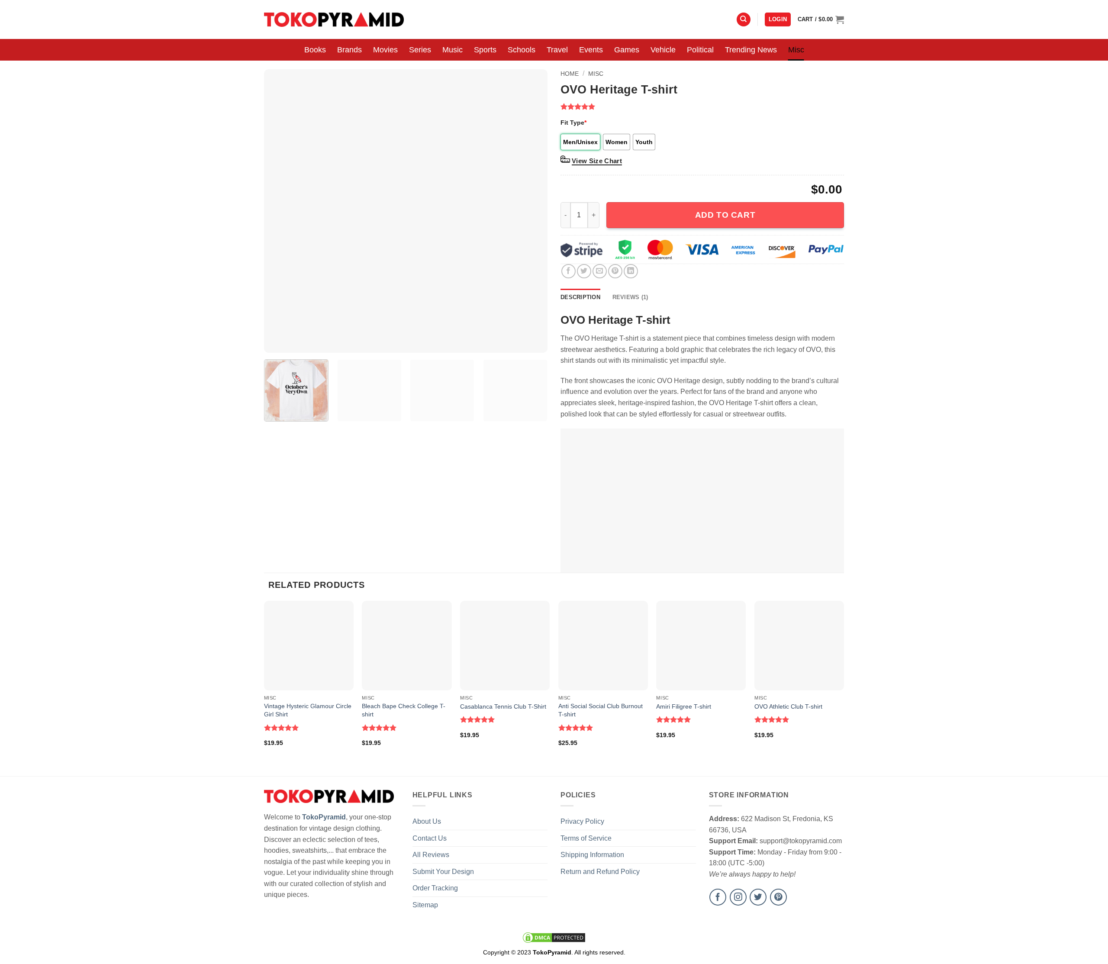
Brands (349, 49)
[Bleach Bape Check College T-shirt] (406, 645)
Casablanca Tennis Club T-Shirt (503, 706)
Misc (796, 49)
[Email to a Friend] (600, 271)
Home (569, 73)
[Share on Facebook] (568, 271)
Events (591, 49)
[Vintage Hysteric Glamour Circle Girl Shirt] (309, 645)
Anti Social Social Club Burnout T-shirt (600, 710)
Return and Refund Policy (600, 871)
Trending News (751, 49)
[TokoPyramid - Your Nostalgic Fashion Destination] (334, 19)
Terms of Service (586, 838)
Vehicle (663, 49)
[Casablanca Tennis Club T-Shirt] (505, 645)
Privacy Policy (582, 821)
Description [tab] (580, 297)
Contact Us (429, 838)
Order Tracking (435, 888)
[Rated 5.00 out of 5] (281, 728)
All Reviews (430, 854)
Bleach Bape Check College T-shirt (403, 710)
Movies (385, 49)
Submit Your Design (443, 871)
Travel (557, 49)
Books (315, 49)
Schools (521, 49)
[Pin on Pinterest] (615, 271)
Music (452, 49)
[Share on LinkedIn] (631, 271)
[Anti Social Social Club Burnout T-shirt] (603, 645)
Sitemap (425, 905)
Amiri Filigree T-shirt (683, 706)
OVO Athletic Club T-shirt (788, 706)
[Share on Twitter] (584, 271)
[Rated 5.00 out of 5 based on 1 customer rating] (702, 106)
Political (700, 49)
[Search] (743, 20)
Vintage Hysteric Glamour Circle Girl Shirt (307, 710)
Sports (485, 49)
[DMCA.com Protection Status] (554, 937)
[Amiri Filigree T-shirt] (701, 645)
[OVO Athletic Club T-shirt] (799, 645)
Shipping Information (592, 854)
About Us (426, 821)
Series (420, 49)
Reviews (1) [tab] (630, 297)
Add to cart (725, 214)
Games (626, 49)
